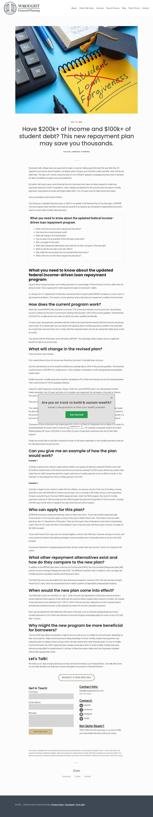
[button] (76, 402)
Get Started (76, 414)
